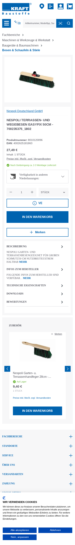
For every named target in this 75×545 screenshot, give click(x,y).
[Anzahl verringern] (10, 192)
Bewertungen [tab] (17, 301)
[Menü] (6, 23)
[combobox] (39, 23)
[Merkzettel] (51, 6)
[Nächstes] (68, 369)
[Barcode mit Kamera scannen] (60, 23)
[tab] (35, 254)
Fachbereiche (12, 436)
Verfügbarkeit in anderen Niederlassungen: (33, 176)
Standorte (10, 446)
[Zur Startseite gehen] (17, 8)
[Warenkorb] (69, 6)
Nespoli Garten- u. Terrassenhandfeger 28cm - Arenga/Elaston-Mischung (30, 375)
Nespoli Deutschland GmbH (25, 111)
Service (7, 455)
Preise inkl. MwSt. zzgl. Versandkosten (29, 158)
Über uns (8, 465)
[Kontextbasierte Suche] (17, 22)
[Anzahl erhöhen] (32, 192)
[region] (37, 79)
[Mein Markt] (42, 6)
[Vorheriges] (7, 369)
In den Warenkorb (37, 216)
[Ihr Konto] (60, 6)
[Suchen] (68, 23)
